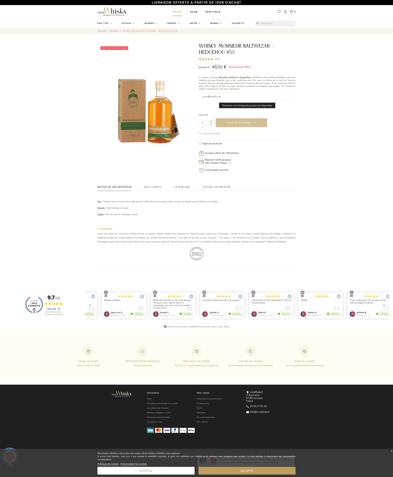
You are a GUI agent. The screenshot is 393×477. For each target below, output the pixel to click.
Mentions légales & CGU (159, 412)
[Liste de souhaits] (279, 11)
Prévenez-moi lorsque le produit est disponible (247, 105)
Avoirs (199, 408)
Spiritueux (212, 12)
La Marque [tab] (182, 187)
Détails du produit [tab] (217, 187)
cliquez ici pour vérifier (220, 326)
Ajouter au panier (239, 123)
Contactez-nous (154, 422)
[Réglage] (285, 11)
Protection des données (158, 417)
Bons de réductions (205, 417)
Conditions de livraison (158, 408)
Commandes (202, 403)
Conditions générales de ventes (162, 403)
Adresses (201, 412)
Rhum (194, 12)
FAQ (149, 399)
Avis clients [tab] (152, 187)
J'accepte (247, 471)
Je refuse (146, 471)
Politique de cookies (108, 463)
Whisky (178, 12)
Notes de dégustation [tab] (114, 187)
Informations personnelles (209, 399)
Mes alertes (202, 422)
